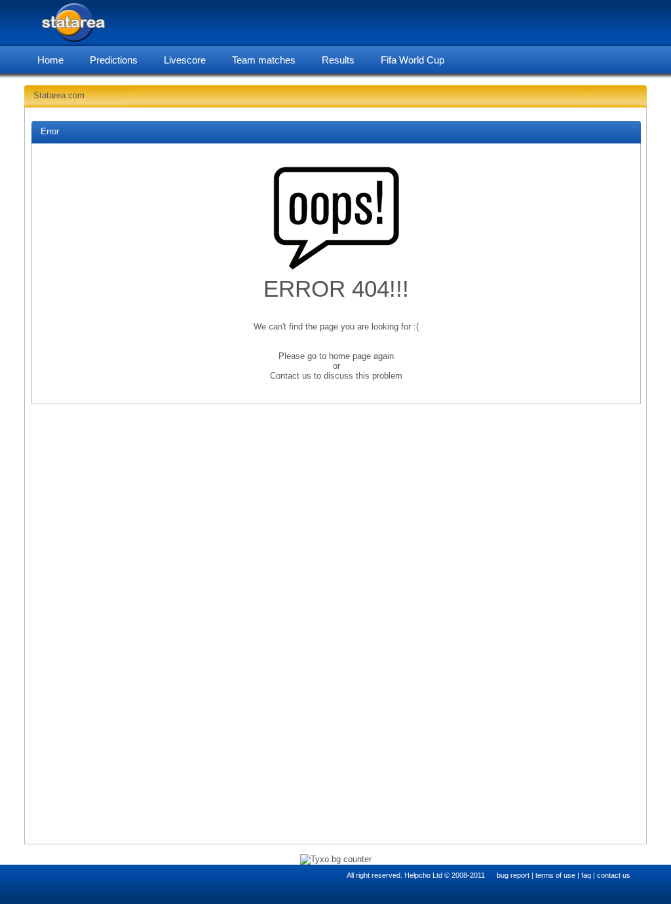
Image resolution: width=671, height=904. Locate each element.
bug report (513, 875)
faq (586, 875)
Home (50, 60)
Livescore (185, 60)
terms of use (555, 875)
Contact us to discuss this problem (336, 376)
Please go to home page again (336, 356)
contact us (613, 875)
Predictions (114, 60)
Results (338, 60)
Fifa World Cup (412, 60)
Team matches (264, 60)
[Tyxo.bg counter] (336, 859)
